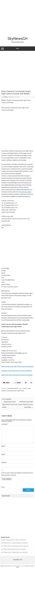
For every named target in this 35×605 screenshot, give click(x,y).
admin (6, 97)
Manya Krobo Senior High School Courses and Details (17, 366)
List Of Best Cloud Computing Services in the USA (14, 546)
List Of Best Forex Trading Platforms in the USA (14, 543)
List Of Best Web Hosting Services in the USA (13, 549)
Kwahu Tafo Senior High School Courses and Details (16, 375)
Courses (24, 388)
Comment (4, 424)
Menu (17, 48)
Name (3, 446)
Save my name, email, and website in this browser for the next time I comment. (17, 474)
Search (3, 487)
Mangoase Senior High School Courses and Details (16, 370)
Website (3, 462)
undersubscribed (26, 192)
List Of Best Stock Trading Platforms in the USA (14, 552)
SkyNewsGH (18, 38)
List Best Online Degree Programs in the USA (13, 539)
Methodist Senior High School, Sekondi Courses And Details (25, 404)
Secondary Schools (12, 388)
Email (3, 454)
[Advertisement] (17, 17)
